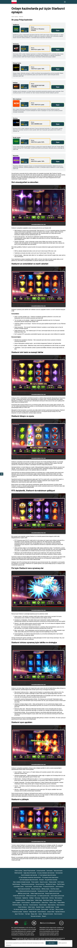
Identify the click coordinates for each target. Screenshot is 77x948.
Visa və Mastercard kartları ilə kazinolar (26, 891)
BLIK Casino (61, 882)
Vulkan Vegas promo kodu (37, 893)
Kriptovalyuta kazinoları (24, 889)
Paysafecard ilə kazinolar (27, 884)
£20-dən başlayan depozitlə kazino (29, 879)
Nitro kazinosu (58, 898)
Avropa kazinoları (40, 870)
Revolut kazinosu (40, 884)
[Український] (60, 28)
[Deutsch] (56, 28)
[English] (68, 28)
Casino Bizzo (45, 902)
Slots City (25, 905)
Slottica (51, 898)
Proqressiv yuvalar (17, 911)
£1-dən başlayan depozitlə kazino (47, 875)
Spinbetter (25, 898)
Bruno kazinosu (61, 905)
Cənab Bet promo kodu (19, 895)
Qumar (40, 914)
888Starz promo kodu (23, 893)
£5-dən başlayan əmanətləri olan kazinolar (30, 877)
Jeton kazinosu (59, 886)
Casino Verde (44, 898)
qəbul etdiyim (51, 942)
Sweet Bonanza (42, 911)
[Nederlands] (72, 25)
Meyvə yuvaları (59, 909)
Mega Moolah (32, 911)
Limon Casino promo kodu (57, 895)
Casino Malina (61, 902)
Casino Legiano (16, 902)
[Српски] (64, 25)
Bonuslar (41, 879)
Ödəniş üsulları (52, 882)
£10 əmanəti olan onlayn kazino (50, 877)
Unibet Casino (31, 907)
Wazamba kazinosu (20, 900)
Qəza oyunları (44, 909)
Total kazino (18, 898)
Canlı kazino (49, 870)
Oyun (57, 30)
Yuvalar (57, 907)
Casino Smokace (22, 907)
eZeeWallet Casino (19, 886)
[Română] (68, 25)
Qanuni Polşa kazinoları (29, 870)
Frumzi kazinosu (26, 902)
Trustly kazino (28, 886)
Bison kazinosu (58, 900)
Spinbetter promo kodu (55, 891)
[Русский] (64, 28)
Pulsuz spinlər (35, 882)
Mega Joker (34, 914)
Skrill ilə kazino (16, 884)
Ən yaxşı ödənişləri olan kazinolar (45, 873)
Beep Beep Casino (48, 900)
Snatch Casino (43, 905)
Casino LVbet (52, 902)
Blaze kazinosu (52, 905)
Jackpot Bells (50, 911)
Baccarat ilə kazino (36, 916)
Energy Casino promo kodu (52, 893)
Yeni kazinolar (59, 873)
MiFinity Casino (45, 889)
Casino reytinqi (14, 16)
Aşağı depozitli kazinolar (29, 873)
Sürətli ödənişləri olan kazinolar (29, 875)
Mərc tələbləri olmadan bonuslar (21, 882)
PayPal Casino (61, 884)
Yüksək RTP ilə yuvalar (34, 909)
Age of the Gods (19, 914)
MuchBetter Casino (51, 884)
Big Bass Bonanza (60, 911)
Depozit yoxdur (44, 882)
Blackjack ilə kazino (48, 914)
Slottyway (37, 898)
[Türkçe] (72, 28)
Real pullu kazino (58, 870)
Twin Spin (27, 914)
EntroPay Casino (55, 889)
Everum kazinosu (33, 905)
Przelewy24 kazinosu (48, 886)
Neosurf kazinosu (35, 889)
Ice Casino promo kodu (43, 895)
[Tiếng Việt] (60, 25)
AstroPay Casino (37, 886)
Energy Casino (30, 900)
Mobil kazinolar (18, 873)
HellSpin (31, 898)
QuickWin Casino (50, 907)
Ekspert (44, 916)
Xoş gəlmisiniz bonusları (51, 879)
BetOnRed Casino (17, 905)
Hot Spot (51, 909)
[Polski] (56, 25)
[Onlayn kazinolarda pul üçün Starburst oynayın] (14, 2)
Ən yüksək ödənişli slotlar (20, 909)
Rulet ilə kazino (58, 914)
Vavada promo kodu (43, 891)
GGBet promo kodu (31, 895)
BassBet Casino (40, 907)
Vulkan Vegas (38, 900)
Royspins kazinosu (35, 902)
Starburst (25, 911)
